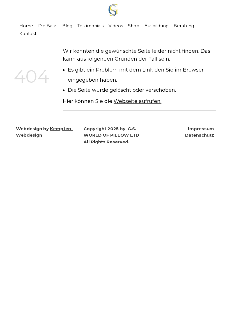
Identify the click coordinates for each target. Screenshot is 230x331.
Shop (133, 25)
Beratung (184, 25)
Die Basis (47, 25)
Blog (67, 25)
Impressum (201, 128)
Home (26, 25)
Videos (116, 25)
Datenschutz (199, 135)
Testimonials (90, 25)
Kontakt (27, 33)
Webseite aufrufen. (137, 101)
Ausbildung (156, 25)
